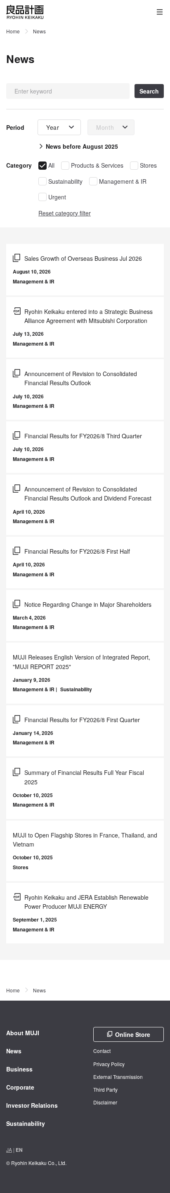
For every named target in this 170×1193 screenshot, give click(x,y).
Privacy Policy (109, 1063)
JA (9, 1149)
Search (149, 91)
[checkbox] (46, 165)
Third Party (105, 1089)
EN (19, 1149)
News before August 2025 (82, 146)
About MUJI (22, 1033)
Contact (102, 1050)
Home (13, 31)
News (13, 1051)
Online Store (132, 1034)
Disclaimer (105, 1102)
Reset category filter (64, 213)
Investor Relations (32, 1105)
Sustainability (25, 1123)
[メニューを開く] (160, 12)
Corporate (20, 1087)
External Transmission (118, 1076)
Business (19, 1069)
